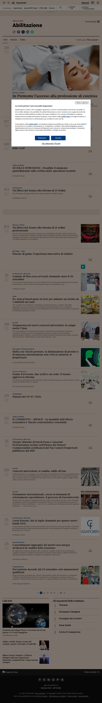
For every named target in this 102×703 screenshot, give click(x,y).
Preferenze (42, 138)
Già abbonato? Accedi (51, 143)
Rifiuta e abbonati (82, 102)
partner (83, 124)
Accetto (58, 138)
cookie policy (65, 116)
